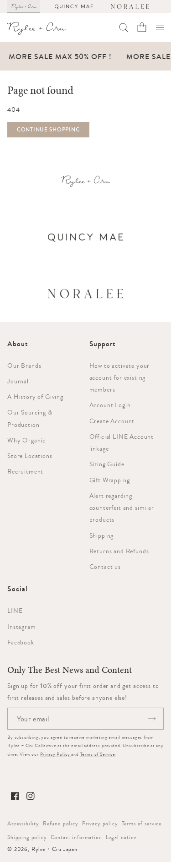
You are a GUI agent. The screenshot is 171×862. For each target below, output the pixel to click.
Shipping (101, 535)
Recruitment (25, 471)
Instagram (21, 626)
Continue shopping (48, 129)
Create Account (112, 421)
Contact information (76, 837)
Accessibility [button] (23, 823)
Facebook (20, 642)
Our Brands (24, 365)
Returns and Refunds (119, 551)
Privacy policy (100, 823)
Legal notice (121, 837)
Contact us (105, 566)
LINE (14, 610)
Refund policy (60, 823)
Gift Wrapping (109, 480)
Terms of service (141, 823)
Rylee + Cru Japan (54, 849)
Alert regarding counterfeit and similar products (121, 507)
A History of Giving (35, 396)
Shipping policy (27, 837)
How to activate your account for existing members (119, 377)
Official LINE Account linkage (121, 442)
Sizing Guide (106, 464)
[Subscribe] (152, 719)
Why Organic (26, 440)
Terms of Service (97, 754)
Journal (18, 381)
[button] (160, 27)
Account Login (110, 405)
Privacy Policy (56, 754)
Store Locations (29, 456)
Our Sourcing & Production (29, 418)
